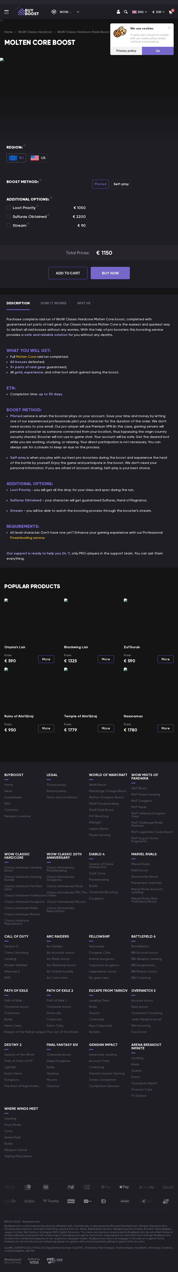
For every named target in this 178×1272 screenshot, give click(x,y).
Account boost (142, 1000)
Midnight (95, 822)
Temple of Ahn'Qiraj (80, 716)
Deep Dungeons (58, 1061)
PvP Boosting (98, 816)
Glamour (53, 1086)
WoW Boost (97, 784)
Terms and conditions (62, 797)
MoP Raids (139, 807)
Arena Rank (12, 1137)
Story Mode (12, 1124)
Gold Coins (97, 873)
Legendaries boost (103, 971)
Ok (158, 51)
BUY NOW (110, 273)
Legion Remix (99, 828)
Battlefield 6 (140, 946)
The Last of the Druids (62, 1032)
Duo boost (139, 1032)
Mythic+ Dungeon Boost (106, 797)
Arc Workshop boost (61, 965)
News (8, 791)
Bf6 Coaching (141, 977)
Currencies (12, 1013)
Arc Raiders (55, 946)
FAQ (7, 803)
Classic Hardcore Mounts (22, 914)
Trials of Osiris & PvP (18, 1061)
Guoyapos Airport (144, 1083)
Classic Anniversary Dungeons (60, 878)
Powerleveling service (27, 538)
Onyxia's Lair (14, 647)
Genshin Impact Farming (107, 1073)
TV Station (139, 1095)
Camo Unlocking (16, 952)
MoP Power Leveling (145, 794)
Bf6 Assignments (143, 965)
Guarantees (13, 797)
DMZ (7, 977)
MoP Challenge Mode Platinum (147, 824)
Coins (8, 1131)
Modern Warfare (15, 965)
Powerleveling (99, 879)
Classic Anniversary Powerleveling (60, 869)
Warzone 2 (12, 971)
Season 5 (11, 946)
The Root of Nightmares (21, 1086)
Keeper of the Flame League (25, 1032)
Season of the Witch (19, 1054)
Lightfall (10, 1067)
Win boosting (141, 1025)
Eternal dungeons (101, 959)
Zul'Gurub (132, 647)
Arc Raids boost (58, 959)
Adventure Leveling (103, 1054)
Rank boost (139, 870)
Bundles (95, 1032)
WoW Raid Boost (101, 810)
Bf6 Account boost (144, 952)
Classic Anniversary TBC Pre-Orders (67, 894)
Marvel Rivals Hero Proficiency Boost (144, 900)
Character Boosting (103, 892)
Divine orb (54, 1013)
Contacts (11, 810)
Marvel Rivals (140, 864)
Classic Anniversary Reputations (60, 909)
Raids (93, 1006)
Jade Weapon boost (146, 1019)
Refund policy (56, 791)
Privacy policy (56, 784)
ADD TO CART (68, 273)
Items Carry (12, 1025)
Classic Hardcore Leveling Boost (23, 869)
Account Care (99, 1061)
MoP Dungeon (141, 800)
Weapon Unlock (15, 1150)
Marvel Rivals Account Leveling (147, 890)
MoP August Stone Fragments (144, 839)
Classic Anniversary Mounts (66, 901)
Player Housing (99, 835)
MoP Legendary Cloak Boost (152, 832)
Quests (94, 1013)
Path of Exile (13, 1000)
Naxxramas (133, 716)
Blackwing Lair (76, 647)
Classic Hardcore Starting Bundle (22, 878)
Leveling (10, 959)
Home (8, 784)
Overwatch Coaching (146, 1013)
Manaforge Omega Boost (107, 791)
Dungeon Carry (100, 952)
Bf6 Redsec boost (144, 971)
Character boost (16, 1006)
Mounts (52, 1079)
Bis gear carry (99, 977)
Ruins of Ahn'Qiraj (18, 716)
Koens (135, 1077)
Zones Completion (102, 1079)
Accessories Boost (144, 876)
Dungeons (96, 898)
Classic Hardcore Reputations (16, 922)
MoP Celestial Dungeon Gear (148, 815)
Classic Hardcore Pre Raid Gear (23, 887)
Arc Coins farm (57, 977)
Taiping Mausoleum (18, 1156)
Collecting (96, 1067)
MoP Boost (139, 788)
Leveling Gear (99, 1000)
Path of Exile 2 (57, 1000)
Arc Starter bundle (60, 971)
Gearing (52, 1073)
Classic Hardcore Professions (25, 895)
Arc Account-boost (60, 952)
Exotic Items (13, 1073)
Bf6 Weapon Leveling (146, 959)
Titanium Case (141, 1089)
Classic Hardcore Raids (21, 908)
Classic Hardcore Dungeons (24, 901)
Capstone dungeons (104, 965)
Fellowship (96, 946)
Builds (93, 886)
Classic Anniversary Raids (65, 886)
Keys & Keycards (100, 1025)
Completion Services (104, 1086)
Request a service (17, 816)
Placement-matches (146, 883)
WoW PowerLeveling (104, 803)
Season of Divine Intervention (101, 865)
